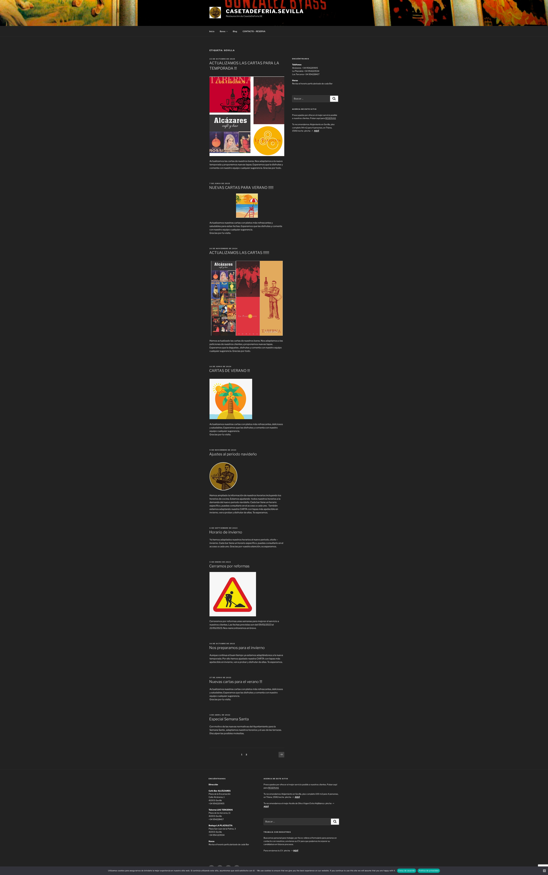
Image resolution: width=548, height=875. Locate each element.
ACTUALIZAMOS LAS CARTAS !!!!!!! (239, 252)
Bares (222, 31)
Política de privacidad (429, 870)
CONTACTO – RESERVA (254, 31)
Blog (235, 31)
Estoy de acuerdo (406, 870)
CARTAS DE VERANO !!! (229, 370)
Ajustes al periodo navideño (233, 454)
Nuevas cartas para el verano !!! (235, 681)
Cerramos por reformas (229, 566)
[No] (544, 870)
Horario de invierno (225, 532)
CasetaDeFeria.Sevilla (265, 11)
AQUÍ (295, 850)
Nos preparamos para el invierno (237, 647)
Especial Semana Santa (229, 719)
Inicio (211, 31)
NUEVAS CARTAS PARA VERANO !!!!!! (241, 187)
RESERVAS (330, 118)
